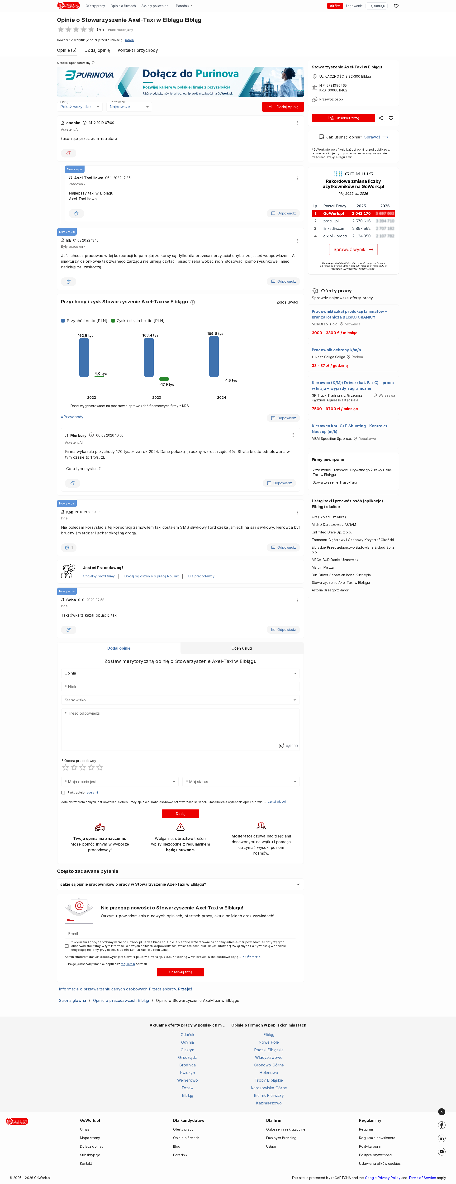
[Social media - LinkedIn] (442, 1138)
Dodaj (180, 814)
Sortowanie (117, 102)
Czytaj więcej (277, 801)
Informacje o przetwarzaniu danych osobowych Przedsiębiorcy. (125, 989)
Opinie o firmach (123, 6)
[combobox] (173, 700)
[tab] (118, 648)
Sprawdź (372, 137)
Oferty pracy (95, 6)
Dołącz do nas (91, 1146)
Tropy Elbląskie (269, 1080)
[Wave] (68, 153)
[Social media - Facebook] (442, 1125)
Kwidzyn (187, 1072)
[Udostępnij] (381, 118)
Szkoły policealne (155, 6)
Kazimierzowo (269, 1103)
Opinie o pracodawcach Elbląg (121, 1000)
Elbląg (187, 1095)
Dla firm (335, 6)
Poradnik (182, 6)
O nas (84, 1129)
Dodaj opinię (287, 107)
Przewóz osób (331, 99)
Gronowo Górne (269, 1065)
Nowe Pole (269, 1042)
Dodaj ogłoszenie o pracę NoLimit (151, 576)
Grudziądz (187, 1057)
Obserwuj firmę (180, 972)
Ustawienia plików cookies (380, 1163)
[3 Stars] (82, 767)
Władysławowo (269, 1057)
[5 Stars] (99, 767)
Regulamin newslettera (377, 1138)
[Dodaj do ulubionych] (391, 118)
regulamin (93, 792)
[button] (120, 30)
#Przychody (72, 416)
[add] (441, 1125)
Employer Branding (281, 1138)
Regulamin (367, 1129)
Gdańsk (187, 1034)
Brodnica (187, 1065)
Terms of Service (422, 1178)
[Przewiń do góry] (441, 1112)
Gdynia (187, 1042)
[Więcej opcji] (297, 122)
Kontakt (86, 1163)
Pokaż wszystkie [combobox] (75, 106)
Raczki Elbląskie (268, 1049)
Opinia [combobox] (70, 673)
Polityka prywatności (375, 1155)
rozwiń (129, 40)
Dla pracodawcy (201, 576)
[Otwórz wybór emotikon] (281, 746)
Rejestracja (377, 6)
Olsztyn (188, 1049)
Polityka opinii (370, 1146)
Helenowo (268, 1072)
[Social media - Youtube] (442, 1151)
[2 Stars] (74, 767)
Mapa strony (90, 1138)
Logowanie (354, 6)
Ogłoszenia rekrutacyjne (285, 1129)
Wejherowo (187, 1080)
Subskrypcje (90, 1155)
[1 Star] (65, 767)
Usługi (271, 1146)
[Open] (294, 700)
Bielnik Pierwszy (269, 1095)
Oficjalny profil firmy (99, 576)
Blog (176, 1146)
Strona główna (72, 1000)
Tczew (187, 1087)
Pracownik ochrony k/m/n (336, 349)
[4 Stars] (91, 767)
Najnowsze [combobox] (120, 106)
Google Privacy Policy (382, 1178)
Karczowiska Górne (269, 1087)
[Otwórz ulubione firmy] (396, 6)
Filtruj (64, 102)
